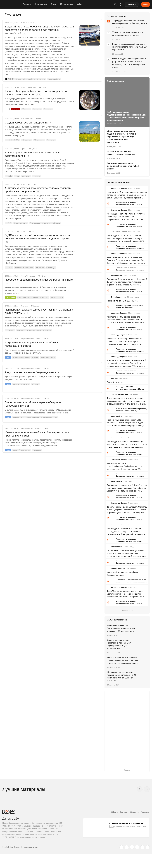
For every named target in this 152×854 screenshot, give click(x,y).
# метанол (41, 79)
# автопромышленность (24, 268)
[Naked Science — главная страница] (12, 4)
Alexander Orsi (117, 416)
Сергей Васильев (28, 276)
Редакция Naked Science (30, 339)
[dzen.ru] (137, 847)
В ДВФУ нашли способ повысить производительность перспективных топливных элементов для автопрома (37, 238)
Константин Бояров (119, 210)
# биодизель (26, 140)
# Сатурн (35, 384)
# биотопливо (39, 140)
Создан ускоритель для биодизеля (28, 122)
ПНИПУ (24, 23)
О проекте (134, 812)
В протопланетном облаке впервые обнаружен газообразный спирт (33, 404)
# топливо (36, 176)
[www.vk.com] (127, 847)
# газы (17, 176)
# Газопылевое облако (30, 417)
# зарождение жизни (49, 417)
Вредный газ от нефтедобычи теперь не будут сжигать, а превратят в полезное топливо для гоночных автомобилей (39, 30)
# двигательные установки (27, 297)
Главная (27, 4)
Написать (132, 4)
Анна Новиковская (28, 87)
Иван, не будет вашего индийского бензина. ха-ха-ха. (123, 573)
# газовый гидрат (20, 223)
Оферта (114, 812)
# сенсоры (47, 330)
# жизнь (16, 384)
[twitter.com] (121, 847)
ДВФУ (23, 231)
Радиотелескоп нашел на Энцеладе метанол (32, 372)
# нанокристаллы (34, 330)
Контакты (124, 812)
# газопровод (35, 223)
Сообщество (40, 4)
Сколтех (24, 306)
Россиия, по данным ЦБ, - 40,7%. (122, 301)
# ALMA (16, 417)
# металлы (37, 109)
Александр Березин (119, 188)
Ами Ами (114, 378)
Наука (8, 357)
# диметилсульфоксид (51, 223)
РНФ (23, 184)
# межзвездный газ (48, 357)
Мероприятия (66, 4)
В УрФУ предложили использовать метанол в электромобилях (32, 154)
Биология (15, 109)
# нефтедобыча (54, 79)
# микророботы (57, 297)
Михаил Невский (118, 568)
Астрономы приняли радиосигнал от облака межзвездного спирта (31, 344)
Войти (145, 4)
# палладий (50, 268)
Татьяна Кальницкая (119, 394)
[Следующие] (147, 789)
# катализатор (24, 450)
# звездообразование (21, 357)
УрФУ (23, 149)
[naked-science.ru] (148, 847)
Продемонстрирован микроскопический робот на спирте (39, 281)
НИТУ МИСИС (27, 119)
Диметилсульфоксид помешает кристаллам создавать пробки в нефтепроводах (38, 190)
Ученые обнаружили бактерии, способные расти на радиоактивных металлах (36, 93)
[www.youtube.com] (132, 847)
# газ (15, 450)
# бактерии (26, 109)
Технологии (10, 297)
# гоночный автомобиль (25, 79)
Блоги (53, 4)
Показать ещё (127, 611)
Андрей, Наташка (115, 382)
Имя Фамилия (116, 275)
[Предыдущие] (139, 789)
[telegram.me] (142, 847)
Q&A (79, 4)
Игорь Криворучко (118, 297)
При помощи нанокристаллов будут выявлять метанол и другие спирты (39, 311)
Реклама (145, 812)
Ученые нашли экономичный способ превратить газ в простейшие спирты (37, 434)
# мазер (35, 357)
